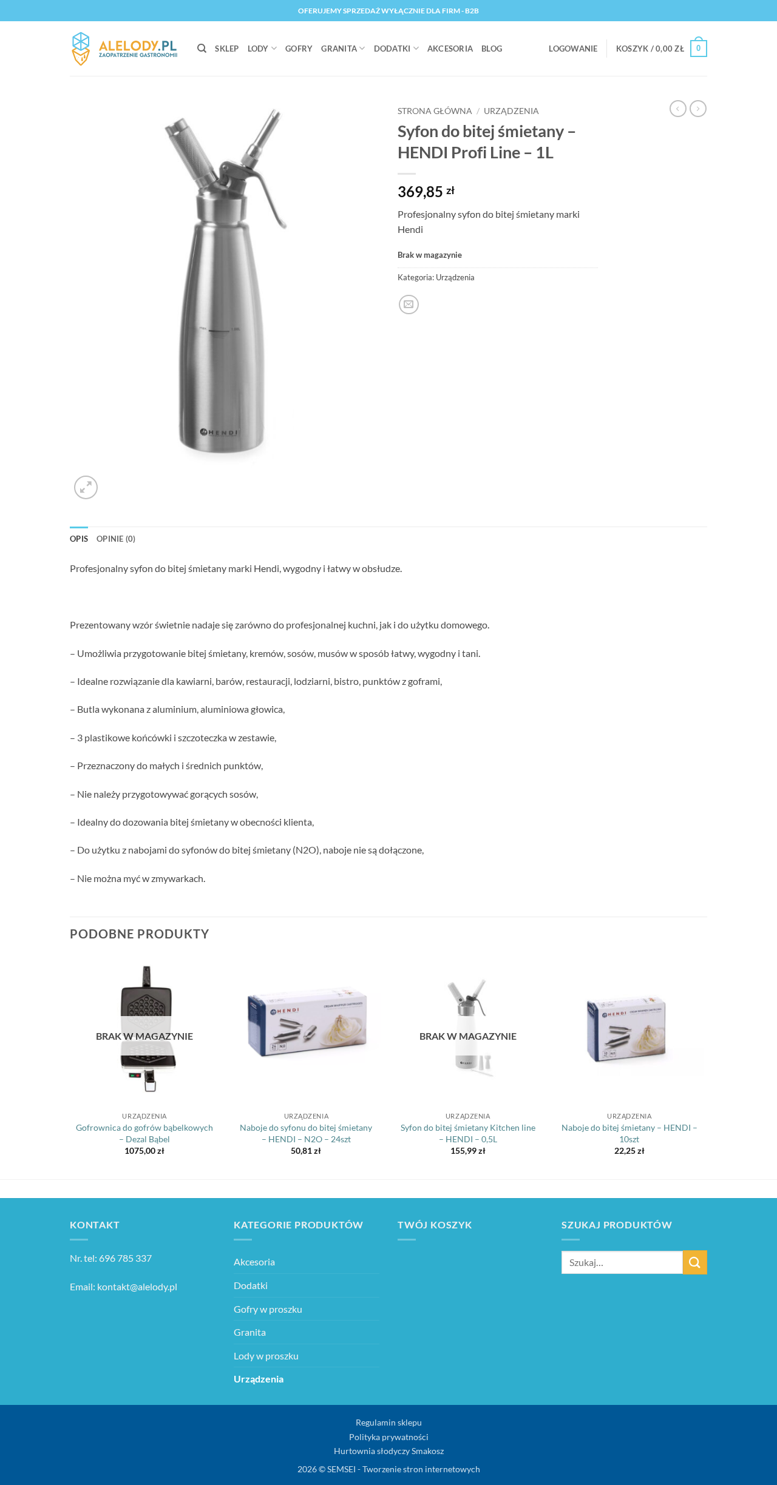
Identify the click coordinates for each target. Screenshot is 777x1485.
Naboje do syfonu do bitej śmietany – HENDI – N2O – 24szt (306, 1133)
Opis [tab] (79, 539)
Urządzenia (511, 111)
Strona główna (435, 111)
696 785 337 (125, 1258)
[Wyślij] (695, 1262)
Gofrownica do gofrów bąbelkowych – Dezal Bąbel (144, 1133)
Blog (491, 48)
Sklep (227, 48)
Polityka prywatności (389, 1437)
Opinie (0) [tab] (116, 539)
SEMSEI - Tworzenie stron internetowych (403, 1469)
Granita (339, 48)
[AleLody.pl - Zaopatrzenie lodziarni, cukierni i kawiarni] (124, 49)
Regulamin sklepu (389, 1422)
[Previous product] (698, 108)
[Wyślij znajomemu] (409, 305)
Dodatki (392, 48)
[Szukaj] (201, 48)
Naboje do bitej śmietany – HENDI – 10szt (629, 1133)
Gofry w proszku (268, 1309)
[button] (573, 48)
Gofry (299, 48)
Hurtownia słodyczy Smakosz (389, 1451)
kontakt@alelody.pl (137, 1286)
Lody (258, 48)
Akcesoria (450, 48)
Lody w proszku (266, 1355)
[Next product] (678, 108)
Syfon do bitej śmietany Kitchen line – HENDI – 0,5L (468, 1133)
